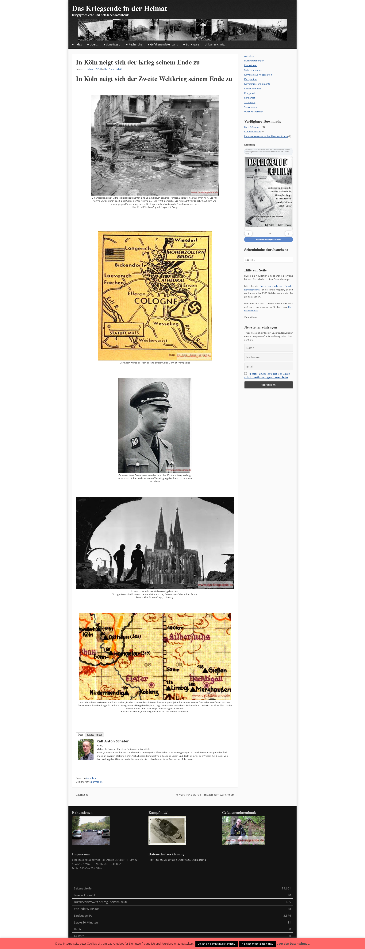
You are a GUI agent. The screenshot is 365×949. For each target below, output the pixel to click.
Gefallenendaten (253, 69)
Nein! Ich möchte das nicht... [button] (257, 943)
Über (80, 734)
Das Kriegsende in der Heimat (119, 8)
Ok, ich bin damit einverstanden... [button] (216, 943)
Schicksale (249, 102)
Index (78, 44)
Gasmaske (80, 794)
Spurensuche (251, 107)
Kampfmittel (250, 79)
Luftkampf (249, 97)
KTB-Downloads (252, 131)
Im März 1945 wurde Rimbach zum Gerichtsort (206, 794)
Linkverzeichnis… (215, 44)
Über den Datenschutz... (293, 943)
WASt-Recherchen (253, 111)
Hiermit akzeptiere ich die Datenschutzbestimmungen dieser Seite (267, 375)
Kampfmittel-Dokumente (257, 83)
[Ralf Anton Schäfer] (86, 749)
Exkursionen (250, 65)
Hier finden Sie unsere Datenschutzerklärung (177, 859)
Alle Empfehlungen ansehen (268, 239)
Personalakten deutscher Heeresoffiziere (266, 136)
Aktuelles (91, 778)
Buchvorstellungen (254, 60)
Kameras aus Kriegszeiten (258, 74)
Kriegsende (250, 93)
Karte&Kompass (252, 88)
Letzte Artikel (94, 734)
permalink (96, 781)
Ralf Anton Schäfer (114, 69)
